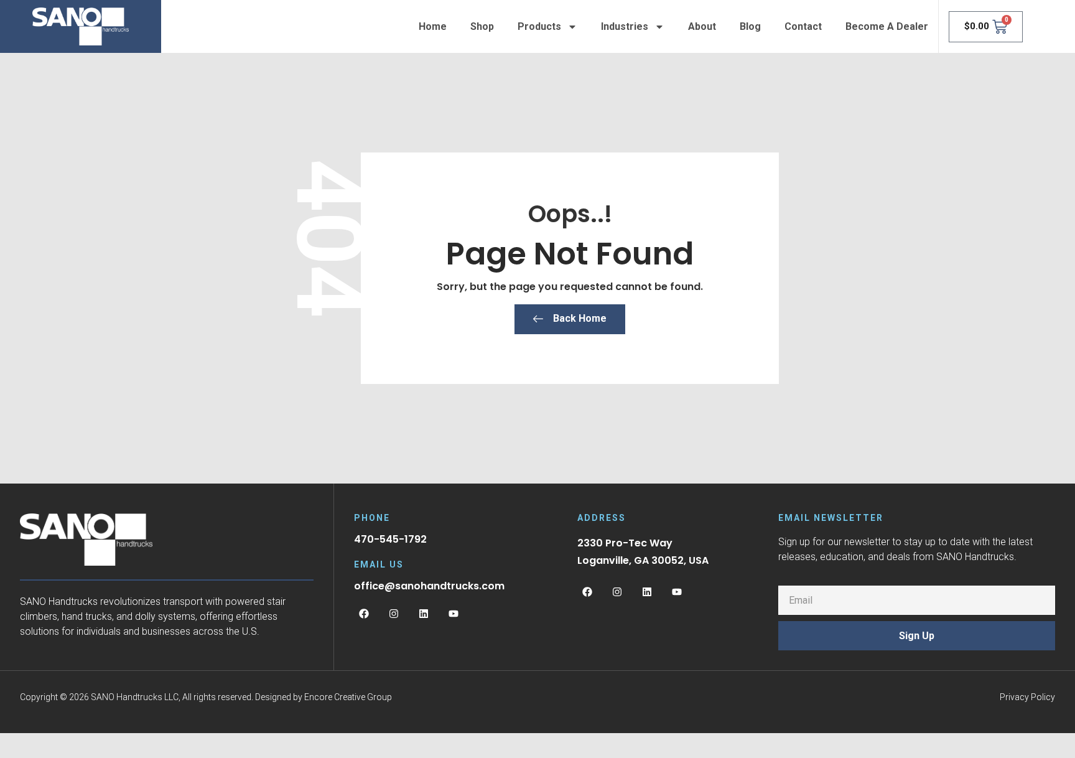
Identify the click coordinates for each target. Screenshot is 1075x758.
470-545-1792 (390, 539)
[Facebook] (364, 614)
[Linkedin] (424, 614)
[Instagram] (394, 614)
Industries (624, 26)
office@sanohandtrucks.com (429, 586)
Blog (750, 26)
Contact (803, 26)
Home (433, 26)
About (702, 26)
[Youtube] (453, 614)
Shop (482, 26)
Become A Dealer (886, 26)
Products (539, 26)
